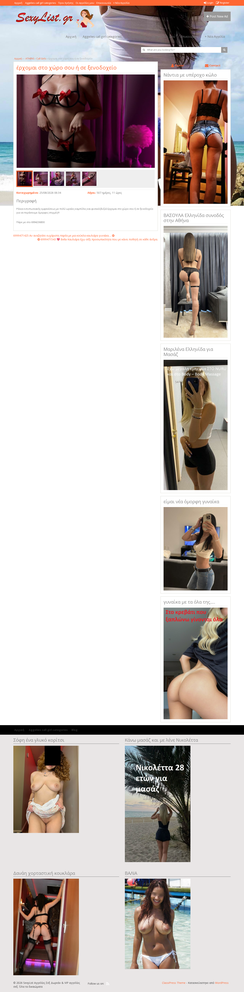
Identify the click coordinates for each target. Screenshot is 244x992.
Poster (179, 65)
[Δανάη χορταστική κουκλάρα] (46, 926)
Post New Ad (218, 16)
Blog (74, 730)
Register (224, 2)
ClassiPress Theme (173, 983)
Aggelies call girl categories (40, 3)
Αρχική (18, 3)
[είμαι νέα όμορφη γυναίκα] (196, 548)
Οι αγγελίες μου (85, 3)
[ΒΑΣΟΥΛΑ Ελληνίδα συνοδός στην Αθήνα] (196, 281)
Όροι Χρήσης (65, 3)
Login (210, 2)
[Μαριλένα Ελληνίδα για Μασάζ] (196, 424)
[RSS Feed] (108, 984)
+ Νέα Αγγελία (121, 3)
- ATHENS (29, 58)
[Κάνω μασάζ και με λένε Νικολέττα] (157, 803)
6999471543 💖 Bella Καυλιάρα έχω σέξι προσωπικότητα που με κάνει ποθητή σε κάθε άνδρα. (99, 239)
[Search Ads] (224, 50)
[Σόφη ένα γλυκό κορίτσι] (46, 789)
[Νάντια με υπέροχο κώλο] (196, 142)
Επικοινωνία (103, 3)
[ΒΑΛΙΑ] (157, 923)
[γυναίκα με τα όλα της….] (196, 663)
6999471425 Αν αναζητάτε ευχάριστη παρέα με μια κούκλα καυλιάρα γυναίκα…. (62, 235)
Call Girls (41, 58)
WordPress (222, 983)
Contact (214, 65)
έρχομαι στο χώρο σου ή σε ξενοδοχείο (66, 67)
